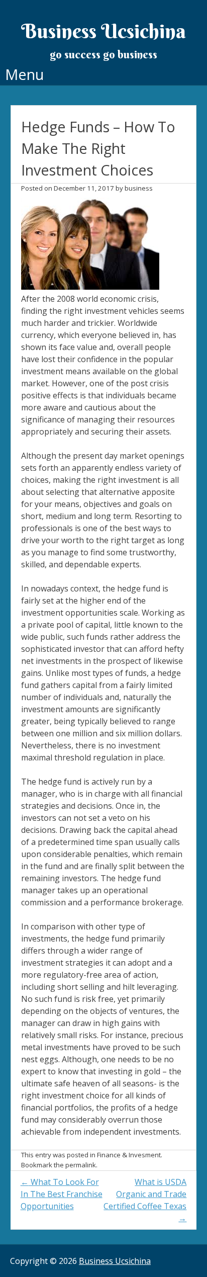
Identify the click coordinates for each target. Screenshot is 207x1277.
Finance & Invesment (129, 1154)
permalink (80, 1164)
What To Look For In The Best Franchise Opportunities (61, 1194)
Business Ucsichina (103, 31)
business (139, 188)
